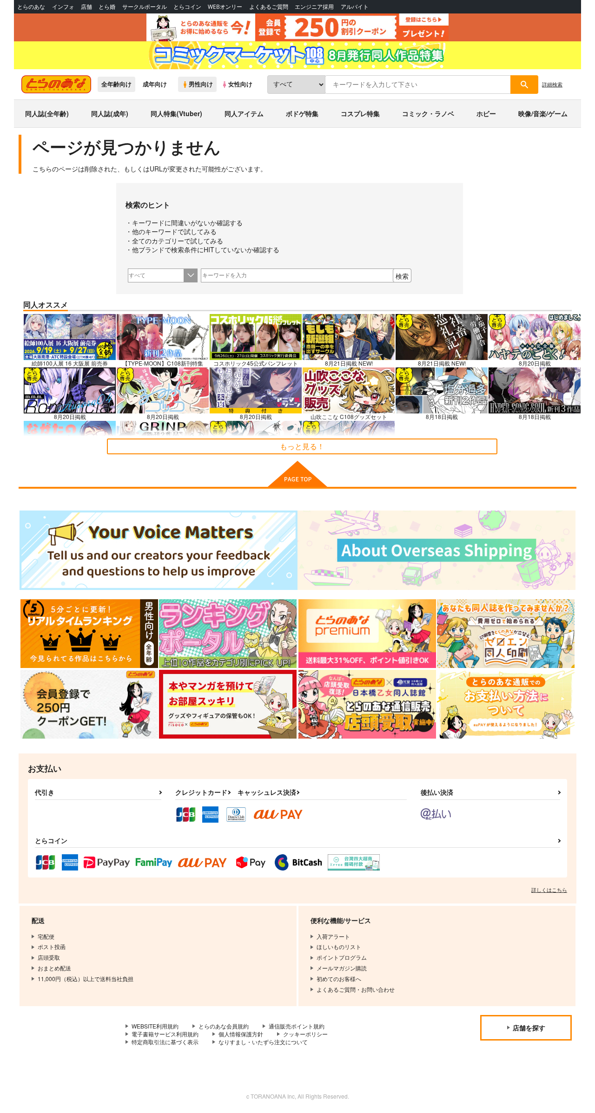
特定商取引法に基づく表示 (165, 1042)
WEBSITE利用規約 (155, 1026)
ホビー (486, 113)
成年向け (155, 84)
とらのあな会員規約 (223, 1026)
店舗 (86, 7)
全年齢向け (116, 84)
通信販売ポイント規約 (296, 1026)
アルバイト (355, 7)
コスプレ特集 (360, 113)
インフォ (63, 7)
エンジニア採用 (314, 7)
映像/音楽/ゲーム (543, 113)
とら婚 (107, 7)
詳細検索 (552, 84)
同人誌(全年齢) (47, 113)
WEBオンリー (225, 7)
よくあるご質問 (268, 7)
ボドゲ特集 (302, 113)
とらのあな (31, 7)
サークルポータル (144, 7)
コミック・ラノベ (428, 113)
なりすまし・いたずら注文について (263, 1042)
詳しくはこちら (549, 889)
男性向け (201, 84)
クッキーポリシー (305, 1034)
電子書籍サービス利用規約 (165, 1034)
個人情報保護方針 (240, 1034)
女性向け (240, 84)
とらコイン (187, 7)
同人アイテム (244, 113)
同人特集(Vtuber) (176, 113)
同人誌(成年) (109, 113)
